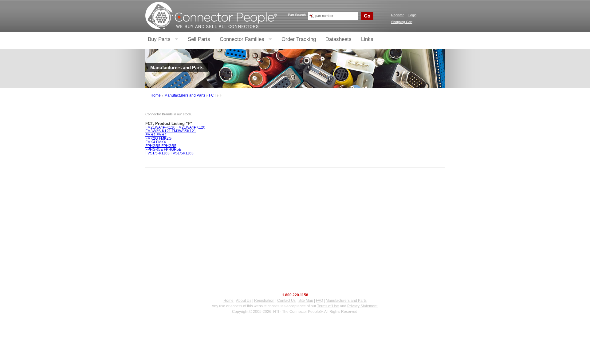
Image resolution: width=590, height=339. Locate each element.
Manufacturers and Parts (184, 95)
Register (397, 15)
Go (367, 15)
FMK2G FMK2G (158, 138)
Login (412, 15)
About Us (243, 300)
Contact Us (286, 300)
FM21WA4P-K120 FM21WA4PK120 (175, 127)
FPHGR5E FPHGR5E (163, 149)
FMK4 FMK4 (155, 142)
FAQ (319, 300)
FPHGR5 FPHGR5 (160, 146)
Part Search (297, 15)
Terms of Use (328, 306)
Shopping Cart (401, 22)
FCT (212, 95)
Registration (264, 300)
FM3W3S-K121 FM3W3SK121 (170, 131)
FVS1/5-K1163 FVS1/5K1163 (169, 153)
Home (156, 95)
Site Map (305, 300)
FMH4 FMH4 (156, 135)
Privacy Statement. (362, 306)
